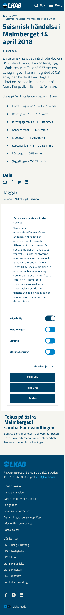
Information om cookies (18, 523)
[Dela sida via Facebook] (12, 182)
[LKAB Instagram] (14, 595)
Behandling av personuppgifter (22, 517)
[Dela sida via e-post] (5, 182)
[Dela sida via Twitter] (19, 182)
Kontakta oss (12, 530)
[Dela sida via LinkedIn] (26, 182)
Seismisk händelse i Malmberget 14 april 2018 (30, 18)
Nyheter (12, 15)
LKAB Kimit (11, 557)
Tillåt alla (32, 377)
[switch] (50, 329)
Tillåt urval (32, 387)
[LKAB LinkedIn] (22, 595)
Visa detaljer (41, 366)
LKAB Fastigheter (14, 551)
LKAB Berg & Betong (16, 545)
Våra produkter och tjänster (21, 499)
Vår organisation (14, 492)
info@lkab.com (45, 477)
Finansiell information (17, 511)
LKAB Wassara (12, 576)
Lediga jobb (10, 505)
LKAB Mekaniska (14, 563)
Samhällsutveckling (16, 582)
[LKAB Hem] (12, 5)
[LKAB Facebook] (6, 595)
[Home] (4, 15)
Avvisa (32, 398)
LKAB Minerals (13, 570)
